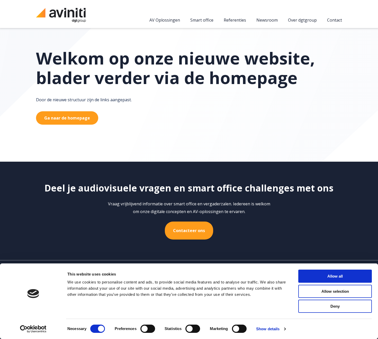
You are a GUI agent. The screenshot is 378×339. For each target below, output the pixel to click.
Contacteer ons (189, 230)
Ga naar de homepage (67, 118)
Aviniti (61, 18)
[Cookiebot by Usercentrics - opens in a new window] (33, 329)
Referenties (235, 20)
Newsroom (267, 20)
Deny (335, 306)
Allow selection (335, 291)
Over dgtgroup (302, 20)
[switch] (147, 329)
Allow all (335, 276)
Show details (268, 329)
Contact (334, 20)
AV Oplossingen (164, 20)
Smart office (201, 20)
